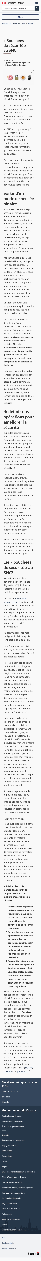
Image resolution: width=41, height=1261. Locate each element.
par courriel (23, 1071)
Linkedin (8, 1071)
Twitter (28, 1067)
